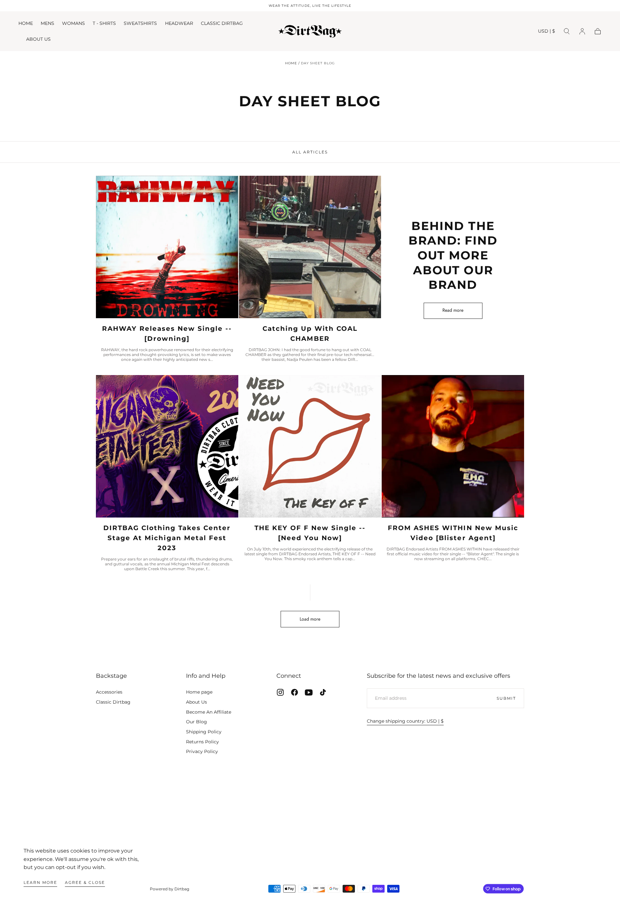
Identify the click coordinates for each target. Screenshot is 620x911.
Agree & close (85, 882)
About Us (196, 702)
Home (291, 63)
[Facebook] (294, 692)
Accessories (109, 692)
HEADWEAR (179, 23)
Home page (199, 692)
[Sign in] (582, 31)
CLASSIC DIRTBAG (222, 23)
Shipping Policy (204, 732)
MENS (47, 23)
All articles (310, 152)
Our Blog (196, 722)
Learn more (40, 882)
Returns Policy (202, 742)
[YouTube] (309, 692)
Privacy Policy (202, 751)
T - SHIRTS (104, 23)
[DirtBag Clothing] (310, 822)
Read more (452, 310)
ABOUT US (38, 39)
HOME (25, 23)
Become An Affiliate (208, 712)
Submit (506, 698)
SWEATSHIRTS (140, 23)
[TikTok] (323, 692)
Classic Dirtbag (113, 702)
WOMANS (73, 23)
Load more (310, 619)
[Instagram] (280, 692)
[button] (546, 32)
